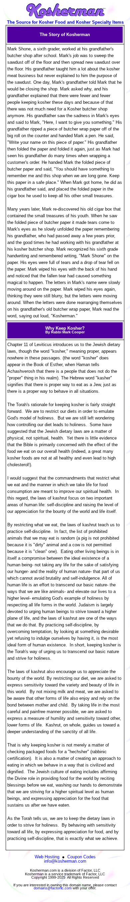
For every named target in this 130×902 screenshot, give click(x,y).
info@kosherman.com (65, 861)
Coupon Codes (81, 856)
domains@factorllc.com (53, 888)
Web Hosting (47, 856)
